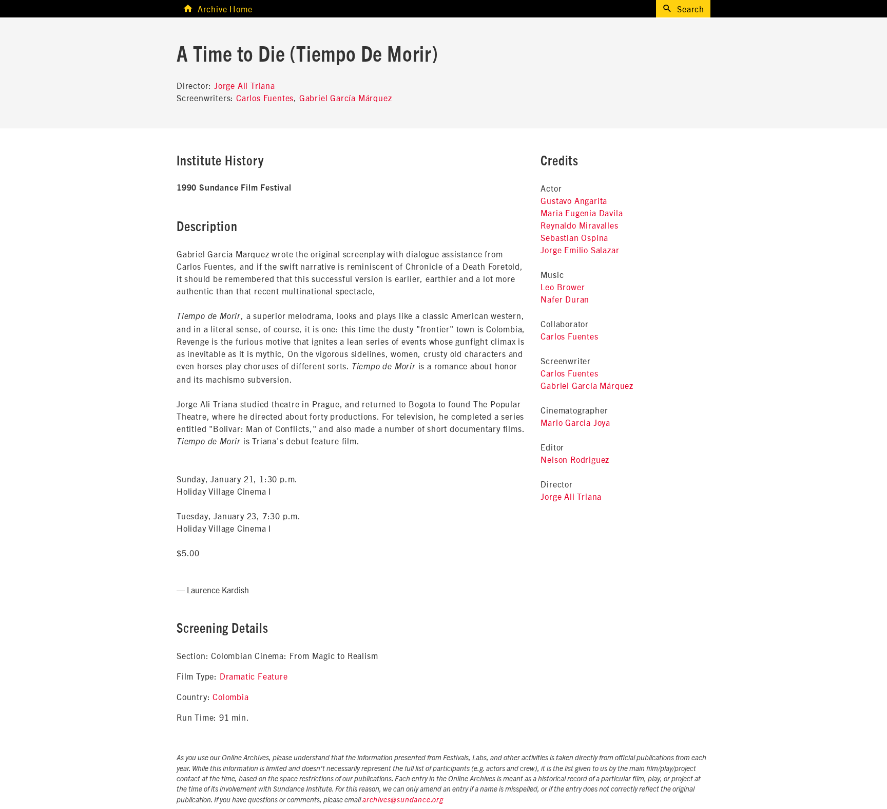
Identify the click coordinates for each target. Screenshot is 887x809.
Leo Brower (563, 286)
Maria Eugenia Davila (582, 213)
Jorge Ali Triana (244, 85)
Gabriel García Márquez (345, 97)
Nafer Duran (565, 299)
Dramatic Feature (254, 676)
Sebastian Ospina (574, 237)
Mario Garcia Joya (575, 422)
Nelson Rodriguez (575, 459)
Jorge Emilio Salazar (580, 249)
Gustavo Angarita (574, 200)
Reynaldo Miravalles (579, 225)
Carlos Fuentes (265, 97)
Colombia (230, 696)
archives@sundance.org (403, 800)
